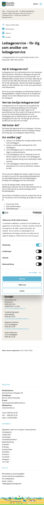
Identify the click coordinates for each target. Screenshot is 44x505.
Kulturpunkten (7, 449)
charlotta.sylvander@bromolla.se (16, 319)
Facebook (6, 457)
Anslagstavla (7, 432)
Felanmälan (6, 437)
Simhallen (6, 452)
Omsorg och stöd (12, 11)
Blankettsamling (8, 442)
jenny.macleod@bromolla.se (15, 308)
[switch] (39, 251)
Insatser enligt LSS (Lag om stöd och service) (17, 13)
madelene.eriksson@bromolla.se (17, 329)
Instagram (6, 459)
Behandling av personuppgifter (13, 474)
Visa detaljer (33, 272)
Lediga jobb (6, 434)
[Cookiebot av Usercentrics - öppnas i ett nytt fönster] (33, 212)
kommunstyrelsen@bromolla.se (13, 403)
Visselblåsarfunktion (9, 439)
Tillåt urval (22, 285)
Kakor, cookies (7, 481)
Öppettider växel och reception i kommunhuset (19, 430)
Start (3, 11)
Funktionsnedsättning (27, 11)
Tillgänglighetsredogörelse (11, 484)
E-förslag (5, 447)
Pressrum (5, 454)
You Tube (5, 462)
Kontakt (8, 37)
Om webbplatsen (8, 479)
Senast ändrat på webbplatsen (13, 476)
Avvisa (22, 291)
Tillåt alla (22, 279)
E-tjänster (5, 444)
